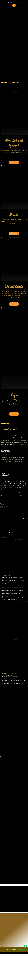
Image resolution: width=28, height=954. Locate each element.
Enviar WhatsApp (20, 2)
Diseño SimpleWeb (20, 949)
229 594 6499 (8, 2)
